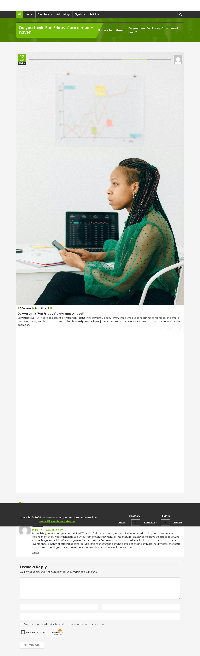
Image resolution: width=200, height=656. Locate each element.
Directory (43, 14)
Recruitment (117, 30)
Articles (94, 14)
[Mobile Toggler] (135, 522)
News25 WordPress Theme (57, 521)
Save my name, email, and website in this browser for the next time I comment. (65, 624)
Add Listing (63, 14)
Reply (35, 552)
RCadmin (25, 308)
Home (29, 14)
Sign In (78, 14)
